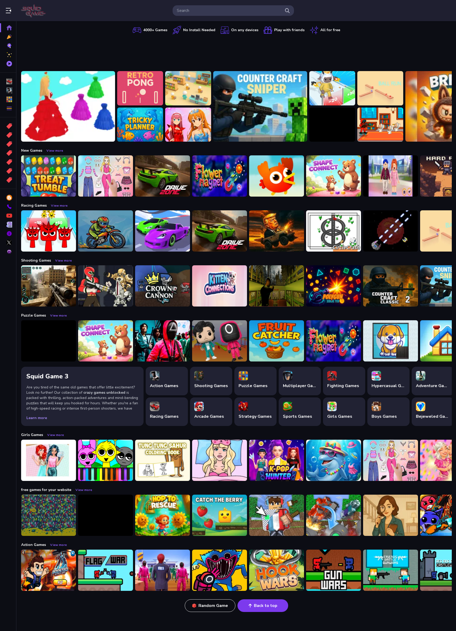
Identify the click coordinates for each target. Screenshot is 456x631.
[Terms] (8, 224)
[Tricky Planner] (140, 125)
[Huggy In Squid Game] (219, 570)
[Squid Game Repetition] (219, 340)
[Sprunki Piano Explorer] (105, 460)
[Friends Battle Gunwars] (390, 570)
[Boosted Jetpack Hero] (48, 570)
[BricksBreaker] (332, 125)
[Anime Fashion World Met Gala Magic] (188, 125)
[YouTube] (8, 215)
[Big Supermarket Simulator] (188, 88)
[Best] (8, 170)
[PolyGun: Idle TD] (333, 286)
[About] (8, 233)
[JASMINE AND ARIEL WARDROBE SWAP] (48, 460)
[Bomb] (8, 144)
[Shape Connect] (333, 176)
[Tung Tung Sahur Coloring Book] (162, 460)
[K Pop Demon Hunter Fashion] (276, 460)
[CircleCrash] (333, 231)
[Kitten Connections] (219, 286)
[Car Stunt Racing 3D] (162, 231)
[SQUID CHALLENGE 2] (162, 570)
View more (54, 151)
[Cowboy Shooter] (105, 515)
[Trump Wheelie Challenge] (276, 231)
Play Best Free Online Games (34, 10)
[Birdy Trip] (276, 176)
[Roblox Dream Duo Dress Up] (390, 176)
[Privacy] (8, 251)
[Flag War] (105, 570)
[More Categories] (8, 108)
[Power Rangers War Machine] (105, 286)
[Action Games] (8, 90)
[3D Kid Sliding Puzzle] (390, 340)
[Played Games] (8, 63)
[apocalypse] (8, 153)
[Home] (8, 27)
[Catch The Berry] (219, 515)
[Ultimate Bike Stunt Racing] (105, 231)
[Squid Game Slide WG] (162, 340)
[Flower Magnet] (219, 176)
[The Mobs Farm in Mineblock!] (333, 515)
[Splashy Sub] (48, 515)
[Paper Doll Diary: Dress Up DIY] (105, 176)
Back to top (265, 606)
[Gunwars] (333, 570)
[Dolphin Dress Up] (333, 460)
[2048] (8, 161)
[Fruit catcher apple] (276, 340)
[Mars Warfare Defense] (390, 231)
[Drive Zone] (162, 176)
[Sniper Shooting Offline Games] (48, 286)
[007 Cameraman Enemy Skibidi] (380, 125)
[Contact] (8, 206)
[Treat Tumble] (48, 176)
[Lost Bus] (276, 286)
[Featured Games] (8, 54)
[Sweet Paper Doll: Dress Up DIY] (219, 460)
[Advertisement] (236, 51)
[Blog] (8, 197)
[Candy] (8, 126)
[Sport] (8, 135)
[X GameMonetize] (8, 242)
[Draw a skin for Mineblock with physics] (276, 515)
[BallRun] (380, 88)
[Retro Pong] (140, 88)
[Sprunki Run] (48, 231)
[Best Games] (8, 45)
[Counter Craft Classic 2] (390, 286)
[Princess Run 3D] (68, 106)
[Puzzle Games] (8, 99)
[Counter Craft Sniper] (260, 106)
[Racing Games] (8, 81)
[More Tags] (8, 179)
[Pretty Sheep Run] (332, 88)
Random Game (213, 606)
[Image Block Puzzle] (48, 340)
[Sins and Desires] (390, 515)
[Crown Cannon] (162, 286)
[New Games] (8, 36)
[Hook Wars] (276, 570)
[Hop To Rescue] (162, 515)
